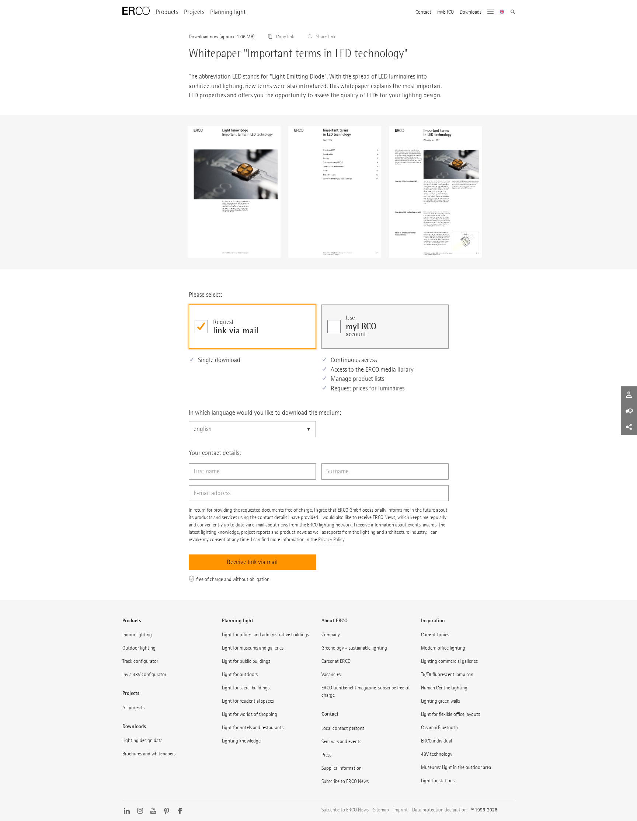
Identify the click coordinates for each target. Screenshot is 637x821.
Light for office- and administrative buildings (265, 635)
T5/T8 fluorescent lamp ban (447, 674)
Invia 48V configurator (144, 674)
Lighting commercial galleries (449, 661)
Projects (194, 12)
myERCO (445, 12)
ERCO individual (436, 741)
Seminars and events (341, 741)
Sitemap (381, 810)
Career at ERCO (336, 661)
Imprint (400, 810)
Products (167, 12)
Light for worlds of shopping (249, 714)
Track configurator (140, 661)
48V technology (436, 754)
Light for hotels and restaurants (252, 727)
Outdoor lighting (139, 648)
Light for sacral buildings (245, 688)
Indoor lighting (137, 635)
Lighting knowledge (241, 741)
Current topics (435, 635)
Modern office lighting (443, 648)
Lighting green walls (440, 701)
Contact (423, 12)
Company (330, 635)
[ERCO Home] (136, 11)
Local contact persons (342, 728)
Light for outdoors (240, 674)
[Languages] (502, 12)
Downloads (470, 12)
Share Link (325, 37)
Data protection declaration (439, 810)
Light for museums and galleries (252, 648)
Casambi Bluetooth (439, 727)
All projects (133, 708)
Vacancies (331, 674)
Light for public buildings (246, 661)
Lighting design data (142, 740)
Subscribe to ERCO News (345, 781)
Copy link (285, 37)
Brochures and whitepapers (148, 754)
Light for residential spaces (248, 701)
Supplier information (341, 768)
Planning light (228, 12)
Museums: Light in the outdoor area (456, 767)
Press (326, 755)
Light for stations (438, 780)
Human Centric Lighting (444, 688)
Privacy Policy (331, 539)
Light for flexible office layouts (450, 714)
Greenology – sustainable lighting (354, 648)
